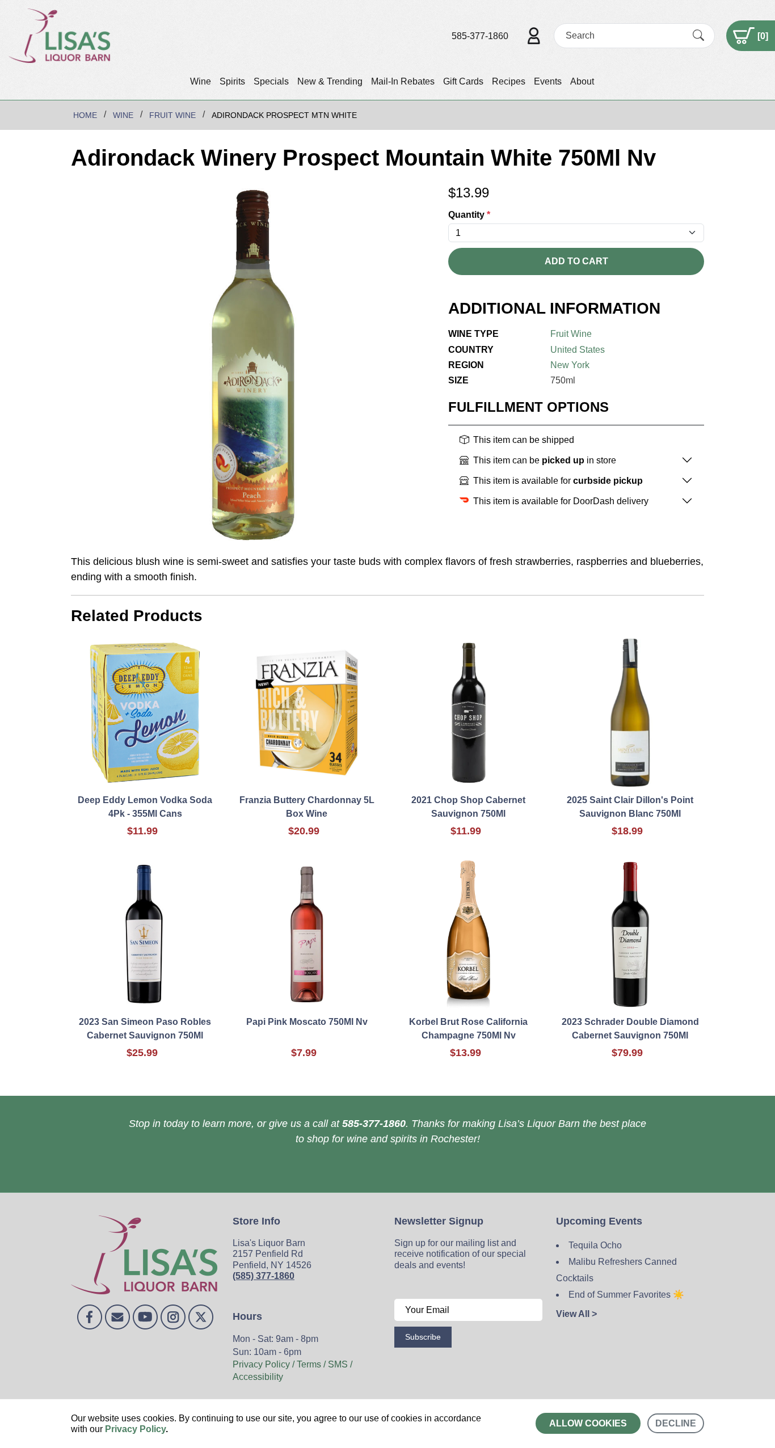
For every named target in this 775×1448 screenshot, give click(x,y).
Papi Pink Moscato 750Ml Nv (307, 1022)
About (582, 81)
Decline (675, 1423)
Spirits (232, 81)
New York (569, 365)
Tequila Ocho (595, 1245)
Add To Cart (576, 261)
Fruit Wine (571, 334)
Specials (271, 81)
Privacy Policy (135, 1429)
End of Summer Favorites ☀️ (626, 1294)
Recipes (508, 81)
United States (577, 349)
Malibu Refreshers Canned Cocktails (616, 1270)
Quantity (469, 214)
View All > (576, 1314)
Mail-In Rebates (403, 81)
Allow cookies (588, 1423)
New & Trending (330, 81)
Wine (200, 81)
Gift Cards (463, 81)
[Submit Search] (698, 35)
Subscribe (423, 1336)
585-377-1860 (480, 36)
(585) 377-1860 (263, 1276)
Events (548, 81)
